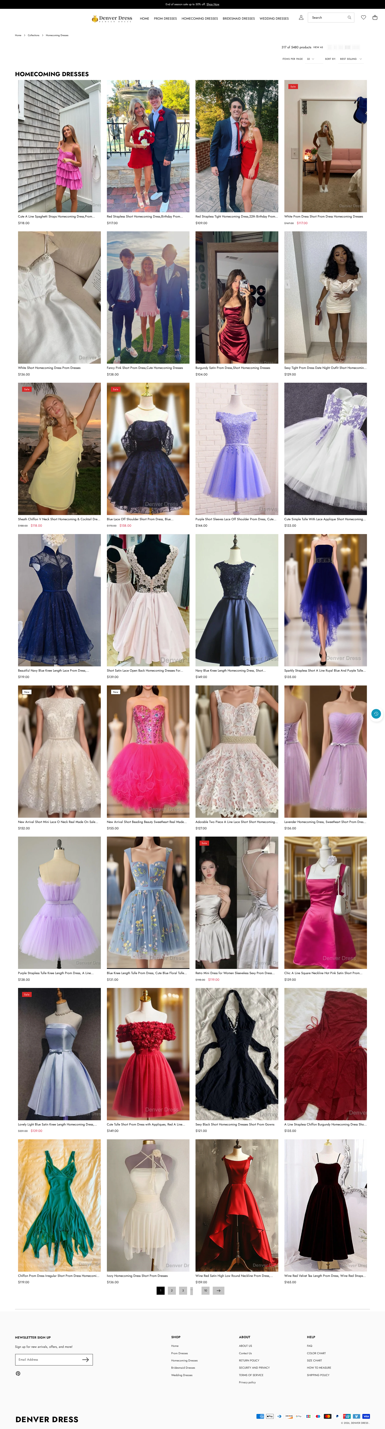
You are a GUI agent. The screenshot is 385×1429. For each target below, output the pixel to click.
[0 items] (374, 17)
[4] (347, 47)
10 (205, 1290)
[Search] (349, 17)
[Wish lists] (363, 17)
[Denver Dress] (112, 19)
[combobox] (331, 17)
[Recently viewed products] (376, 714)
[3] (340, 47)
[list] (329, 47)
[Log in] (301, 17)
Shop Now (213, 4)
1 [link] (160, 1290)
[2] (335, 47)
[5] (356, 47)
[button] (376, 725)
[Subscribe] (85, 1359)
